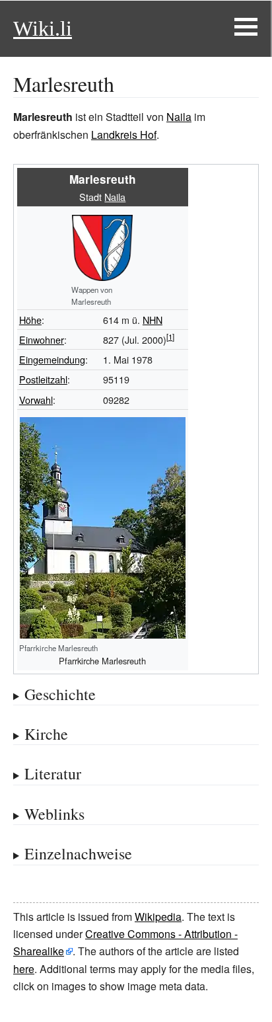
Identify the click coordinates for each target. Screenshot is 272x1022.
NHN (152, 320)
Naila (178, 116)
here (23, 968)
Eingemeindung (52, 359)
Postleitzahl (43, 379)
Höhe (30, 320)
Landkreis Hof (123, 134)
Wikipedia (158, 916)
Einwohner (41, 339)
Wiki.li (42, 28)
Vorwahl (36, 400)
